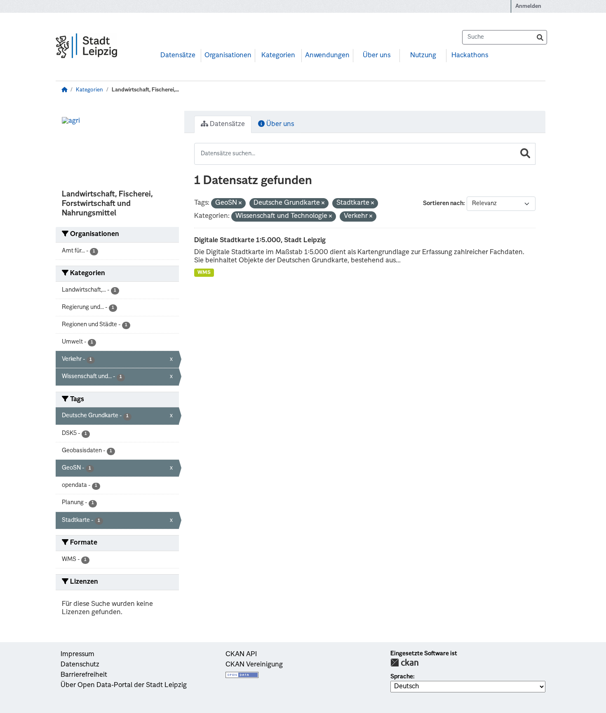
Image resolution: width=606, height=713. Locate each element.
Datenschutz (80, 665)
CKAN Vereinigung (254, 665)
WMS (204, 272)
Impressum (77, 654)
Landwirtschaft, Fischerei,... (145, 90)
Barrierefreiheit (84, 675)
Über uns (376, 55)
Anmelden (528, 6)
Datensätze (177, 55)
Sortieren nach (443, 203)
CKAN (404, 662)
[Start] (64, 90)
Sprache (401, 677)
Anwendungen (327, 55)
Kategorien (278, 55)
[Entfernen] (240, 203)
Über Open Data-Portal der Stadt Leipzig (124, 685)
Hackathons (469, 55)
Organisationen (227, 55)
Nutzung (423, 55)
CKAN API (241, 654)
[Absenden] (540, 37)
